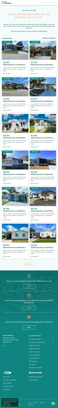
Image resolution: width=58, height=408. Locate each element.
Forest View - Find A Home (29, 10)
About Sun (6, 377)
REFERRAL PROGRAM (35, 367)
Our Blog (29, 308)
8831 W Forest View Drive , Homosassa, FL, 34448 (42, 70)
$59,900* (34, 99)
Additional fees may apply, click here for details (14, 64)
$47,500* (34, 62)
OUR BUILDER (33, 361)
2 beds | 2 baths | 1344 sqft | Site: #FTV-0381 (42, 250)
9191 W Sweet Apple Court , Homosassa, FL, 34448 (42, 216)
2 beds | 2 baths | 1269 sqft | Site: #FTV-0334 (15, 250)
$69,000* (34, 135)
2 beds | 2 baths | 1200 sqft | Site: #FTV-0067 (15, 140)
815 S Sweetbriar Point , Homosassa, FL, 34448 (13, 143)
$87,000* (6, 209)
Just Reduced (35, 42)
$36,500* (6, 62)
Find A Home (48, 2)
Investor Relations (9, 380)
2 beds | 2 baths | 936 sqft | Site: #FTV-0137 (14, 177)
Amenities (43, 2)
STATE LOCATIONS (34, 355)
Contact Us (6, 389)
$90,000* (34, 245)
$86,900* (34, 172)
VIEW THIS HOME (7, 73)
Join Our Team (7, 386)
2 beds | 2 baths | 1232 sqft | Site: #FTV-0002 (42, 67)
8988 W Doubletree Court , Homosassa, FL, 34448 (14, 179)
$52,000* (6, 99)
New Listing (7, 42)
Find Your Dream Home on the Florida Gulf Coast (29, 16)
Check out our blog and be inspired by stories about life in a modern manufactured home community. (29, 301)
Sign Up (29, 286)
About (40, 2)
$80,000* (6, 172)
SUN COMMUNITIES (35, 336)
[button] (29, 264)
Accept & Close (6, 405)
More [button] (55, 2)
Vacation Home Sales (36, 377)
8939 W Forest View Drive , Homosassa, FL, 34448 (14, 216)
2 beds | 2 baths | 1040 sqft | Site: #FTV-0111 (15, 104)
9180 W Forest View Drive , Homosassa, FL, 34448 (14, 252)
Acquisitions (7, 383)
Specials (52, 2)
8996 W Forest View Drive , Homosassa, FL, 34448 (14, 70)
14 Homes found (7, 38)
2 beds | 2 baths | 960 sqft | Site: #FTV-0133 (42, 104)
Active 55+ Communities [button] (36, 342)
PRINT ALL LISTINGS (48, 38)
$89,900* (6, 245)
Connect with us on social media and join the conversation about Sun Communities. (29, 322)
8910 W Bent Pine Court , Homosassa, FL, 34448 (41, 143)
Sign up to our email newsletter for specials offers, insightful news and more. (29, 281)
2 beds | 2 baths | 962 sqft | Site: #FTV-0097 (14, 67)
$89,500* (34, 209)
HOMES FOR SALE (34, 345)
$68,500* (6, 135)
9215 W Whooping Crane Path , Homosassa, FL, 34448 (43, 179)
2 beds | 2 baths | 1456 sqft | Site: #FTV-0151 (42, 140)
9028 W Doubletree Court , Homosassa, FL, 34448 (42, 106)
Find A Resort (33, 380)
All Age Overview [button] (35, 339)
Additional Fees (34, 352)
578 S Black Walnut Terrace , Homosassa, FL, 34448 (42, 252)
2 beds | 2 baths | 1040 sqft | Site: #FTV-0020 (15, 214)
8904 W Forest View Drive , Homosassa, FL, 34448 (14, 106)
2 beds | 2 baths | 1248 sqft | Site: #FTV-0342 (42, 214)
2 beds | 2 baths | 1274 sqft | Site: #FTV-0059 (42, 177)
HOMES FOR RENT (34, 349)
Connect (29, 327)
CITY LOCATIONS (34, 358)
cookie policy (7, 402)
